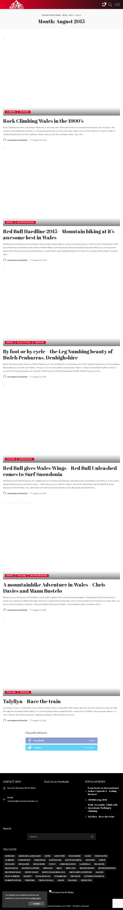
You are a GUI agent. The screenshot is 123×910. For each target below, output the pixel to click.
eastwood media (73, 860)
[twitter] (62, 748)
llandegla (85, 864)
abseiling (10, 856)
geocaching (39, 864)
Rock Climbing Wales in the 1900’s (43, 120)
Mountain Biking (25, 222)
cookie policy (35, 898)
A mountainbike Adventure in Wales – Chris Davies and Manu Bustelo (54, 587)
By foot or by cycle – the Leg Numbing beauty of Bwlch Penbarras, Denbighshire (58, 354)
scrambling (60, 876)
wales (61, 880)
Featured (24, 112)
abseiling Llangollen (29, 856)
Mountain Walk (13, 872)
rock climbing (12, 876)
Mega (59, 868)
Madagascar (11, 868)
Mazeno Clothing (30, 868)
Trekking (39, 342)
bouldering (75, 856)
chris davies (101, 856)
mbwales (48, 868)
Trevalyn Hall (46, 880)
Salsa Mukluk (43, 876)
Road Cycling (23, 342)
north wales (31, 872)
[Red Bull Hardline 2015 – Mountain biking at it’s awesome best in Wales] (61, 186)
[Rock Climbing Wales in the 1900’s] (61, 76)
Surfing (11, 459)
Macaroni (99, 864)
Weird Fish (86, 880)
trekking (29, 880)
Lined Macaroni (67, 864)
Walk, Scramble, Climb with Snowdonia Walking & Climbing (102, 807)
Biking (10, 222)
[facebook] (62, 741)
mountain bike (87, 868)
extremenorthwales (17, 140)
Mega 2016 (70, 868)
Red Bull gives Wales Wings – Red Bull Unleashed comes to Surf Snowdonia (60, 471)
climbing (9, 860)
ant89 (47, 856)
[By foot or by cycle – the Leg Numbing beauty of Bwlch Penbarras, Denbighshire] (61, 306)
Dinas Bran (39, 860)
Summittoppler (13, 880)
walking (72, 880)
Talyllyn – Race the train (32, 701)
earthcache (55, 860)
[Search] (109, 4)
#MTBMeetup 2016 (97, 799)
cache (88, 856)
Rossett (27, 876)
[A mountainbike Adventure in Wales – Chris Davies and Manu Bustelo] (61, 539)
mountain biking (106, 868)
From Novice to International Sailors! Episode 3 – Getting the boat (103, 791)
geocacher (24, 864)
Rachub (99, 872)
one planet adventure (80, 872)
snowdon (75, 876)
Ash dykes (60, 856)
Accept (36, 903)
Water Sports (25, 459)
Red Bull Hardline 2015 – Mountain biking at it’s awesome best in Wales (58, 234)
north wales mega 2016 (53, 872)
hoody (52, 864)
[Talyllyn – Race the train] (61, 656)
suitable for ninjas (94, 876)
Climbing (11, 112)
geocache (9, 864)
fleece (102, 860)
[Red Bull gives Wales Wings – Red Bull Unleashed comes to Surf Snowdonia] (61, 423)
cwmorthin (24, 860)
